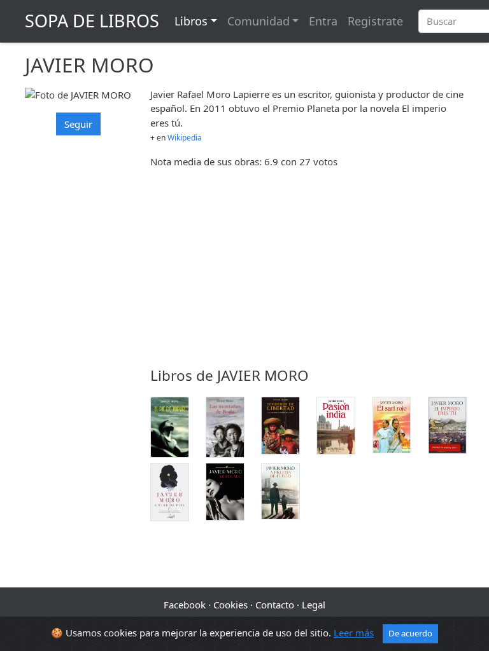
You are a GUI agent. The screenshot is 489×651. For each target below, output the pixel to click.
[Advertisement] (307, 268)
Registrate (375, 21)
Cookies (230, 604)
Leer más (354, 632)
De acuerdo (410, 633)
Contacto (274, 604)
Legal (313, 604)
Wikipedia (184, 137)
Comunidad (258, 21)
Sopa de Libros (92, 20)
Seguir (78, 124)
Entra (323, 21)
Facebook (185, 604)
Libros (191, 21)
